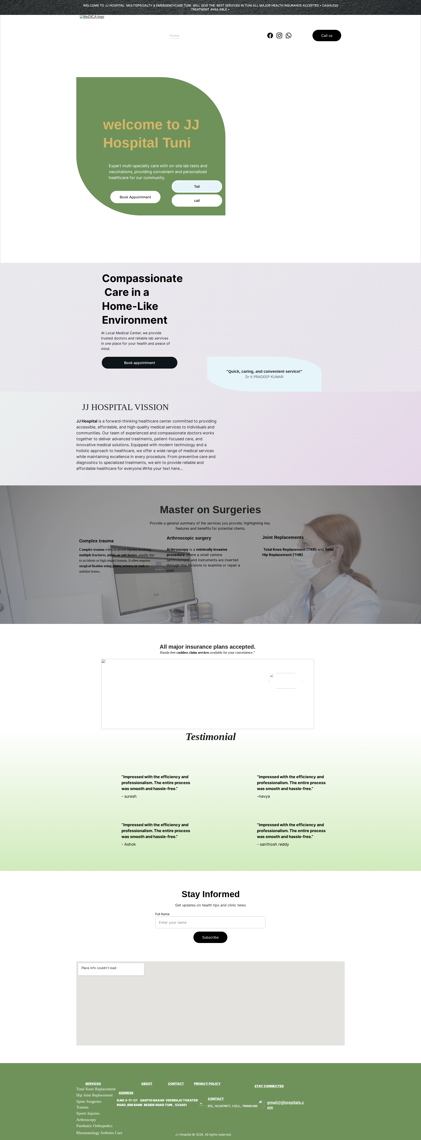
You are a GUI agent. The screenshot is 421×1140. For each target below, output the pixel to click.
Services (198, 35)
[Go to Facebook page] (272, 35)
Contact (245, 35)
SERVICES (93, 1083)
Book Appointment (135, 197)
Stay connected (269, 1086)
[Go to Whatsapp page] (288, 35)
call (197, 200)
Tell (197, 186)
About (222, 35)
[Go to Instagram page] (281, 35)
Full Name (162, 914)
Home (174, 35)
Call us (326, 35)
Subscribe (210, 937)
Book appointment (139, 362)
